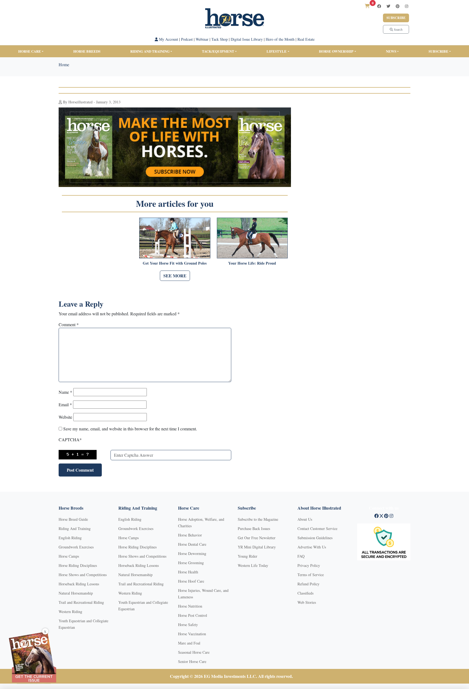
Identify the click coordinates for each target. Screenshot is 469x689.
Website (65, 417)
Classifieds (305, 593)
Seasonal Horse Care (194, 652)
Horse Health (188, 571)
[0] (367, 6)
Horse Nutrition (190, 606)
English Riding (70, 537)
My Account (168, 39)
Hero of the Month (280, 39)
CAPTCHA (70, 439)
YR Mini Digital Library (257, 547)
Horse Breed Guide (73, 519)
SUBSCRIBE (438, 51)
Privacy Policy (308, 565)
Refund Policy (308, 583)
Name (65, 392)
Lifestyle (277, 51)
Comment (69, 324)
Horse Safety (188, 624)
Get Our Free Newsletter (256, 537)
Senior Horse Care (192, 661)
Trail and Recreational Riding (81, 602)
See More (174, 275)
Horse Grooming (191, 562)
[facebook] (379, 6)
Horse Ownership (336, 51)
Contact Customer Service (317, 528)
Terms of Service (310, 574)
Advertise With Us (311, 547)
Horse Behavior (190, 535)
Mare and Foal (189, 643)
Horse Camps (69, 556)
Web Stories (306, 602)
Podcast (187, 39)
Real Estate (306, 39)
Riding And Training (75, 528)
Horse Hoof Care (191, 581)
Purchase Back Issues (254, 528)
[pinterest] (398, 6)
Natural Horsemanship (76, 593)
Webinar (202, 39)
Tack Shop (219, 39)
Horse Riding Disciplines (78, 565)
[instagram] (406, 6)
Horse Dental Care (192, 544)
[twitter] (388, 6)
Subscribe (395, 17)
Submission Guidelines (314, 537)
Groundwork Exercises (76, 547)
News (391, 51)
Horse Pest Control (192, 615)
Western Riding (70, 611)
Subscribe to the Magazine (258, 519)
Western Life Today (253, 565)
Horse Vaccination (192, 633)
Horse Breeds (86, 51)
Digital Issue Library (247, 39)
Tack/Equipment (218, 51)
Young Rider (247, 556)
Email (65, 404)
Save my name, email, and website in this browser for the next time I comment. (130, 428)
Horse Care (29, 51)
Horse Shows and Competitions (83, 574)
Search (398, 29)
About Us (304, 519)
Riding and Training (150, 51)
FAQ (301, 556)
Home (64, 64)
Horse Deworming (192, 553)
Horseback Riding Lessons (79, 583)
